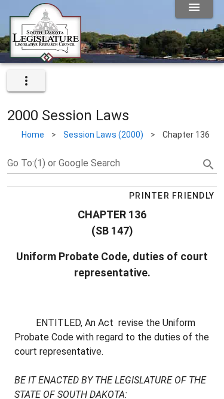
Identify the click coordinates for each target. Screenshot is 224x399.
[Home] (45, 58)
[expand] (26, 81)
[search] (208, 164)
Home (33, 134)
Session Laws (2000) (103, 134)
